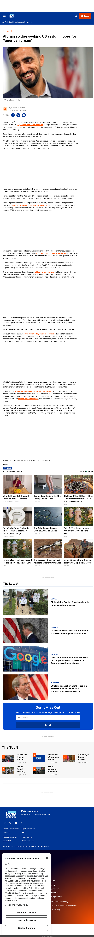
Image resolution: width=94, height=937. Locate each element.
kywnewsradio (7, 31)
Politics (55, 627)
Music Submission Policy (58, 902)
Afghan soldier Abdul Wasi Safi (30, 124)
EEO (23, 832)
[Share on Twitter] (18, 115)
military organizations (44, 272)
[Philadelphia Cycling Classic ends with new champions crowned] (25, 602)
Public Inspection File (10, 837)
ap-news (7, 468)
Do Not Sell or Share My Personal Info (63, 906)
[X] (10, 823)
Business (55, 683)
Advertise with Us (28, 841)
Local (54, 599)
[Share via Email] (24, 115)
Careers (51, 885)
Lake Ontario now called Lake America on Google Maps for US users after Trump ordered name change (69, 660)
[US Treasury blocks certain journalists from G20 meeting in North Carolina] (25, 630)
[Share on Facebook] (13, 115)
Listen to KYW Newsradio (11, 829)
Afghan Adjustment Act (28, 398)
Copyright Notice (55, 897)
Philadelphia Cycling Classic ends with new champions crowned (70, 603)
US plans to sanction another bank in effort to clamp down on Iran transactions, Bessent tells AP (69, 689)
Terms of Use (53, 893)
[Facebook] (5, 823)
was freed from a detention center (51, 253)
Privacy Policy (53, 889)
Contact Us (6, 832)
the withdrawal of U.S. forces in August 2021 (29, 205)
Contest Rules (7, 841)
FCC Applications (27, 837)
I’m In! (48, 725)
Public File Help (54, 909)
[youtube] (16, 823)
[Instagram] (21, 823)
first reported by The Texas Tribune (40, 334)
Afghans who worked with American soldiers (33, 391)
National (55, 654)
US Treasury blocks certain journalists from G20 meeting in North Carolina (69, 632)
